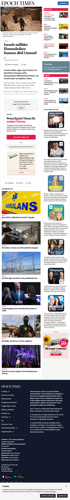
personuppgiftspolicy (49, 491)
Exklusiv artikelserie (7, 410)
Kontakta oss (5, 413)
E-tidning (4, 391)
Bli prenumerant (6, 399)
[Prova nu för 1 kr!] (56, 345)
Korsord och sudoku (7, 395)
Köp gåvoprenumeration (9, 402)
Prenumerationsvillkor (8, 428)
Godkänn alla (62, 495)
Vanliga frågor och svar (8, 406)
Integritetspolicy (6, 431)
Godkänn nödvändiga (47, 495)
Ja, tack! (21, 172)
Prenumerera (63, 3)
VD (2, 421)
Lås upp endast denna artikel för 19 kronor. (21, 146)
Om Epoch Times (6, 424)
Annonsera (4, 417)
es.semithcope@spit (56, 69)
